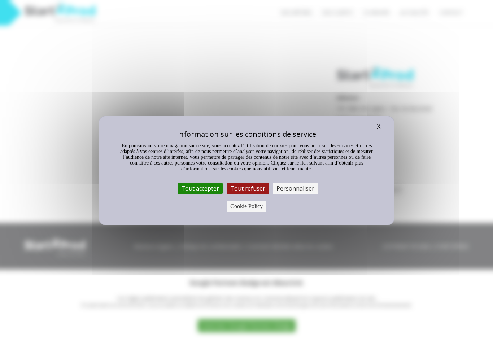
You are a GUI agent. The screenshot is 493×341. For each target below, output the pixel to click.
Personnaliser (295, 188)
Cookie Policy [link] (246, 206)
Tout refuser (247, 188)
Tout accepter (200, 188)
